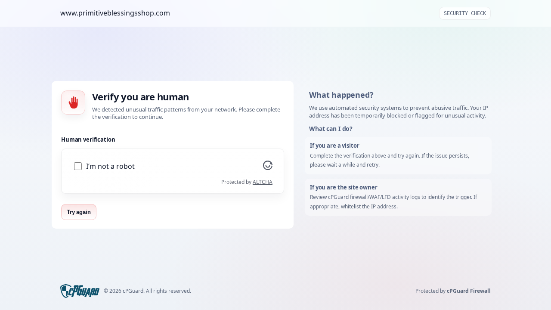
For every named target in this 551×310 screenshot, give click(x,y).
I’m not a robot (110, 166)
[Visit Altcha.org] (267, 167)
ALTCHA (262, 182)
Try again (79, 212)
